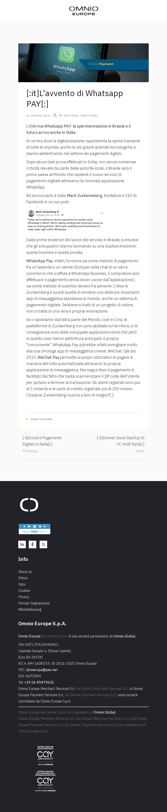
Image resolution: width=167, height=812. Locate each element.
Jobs (21, 584)
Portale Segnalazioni (34, 603)
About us (25, 572)
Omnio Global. (125, 636)
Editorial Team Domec (81, 115)
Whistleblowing (29, 609)
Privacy (23, 597)
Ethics (23, 578)
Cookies (24, 590)
